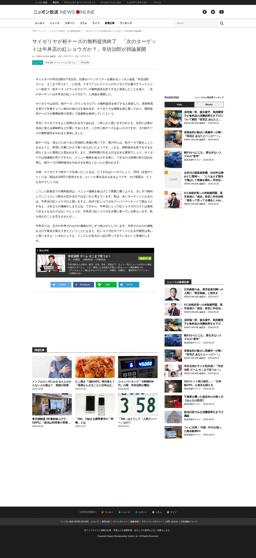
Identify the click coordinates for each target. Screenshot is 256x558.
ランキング (126, 23)
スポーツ (70, 23)
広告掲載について (189, 521)
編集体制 (134, 521)
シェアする (83, 284)
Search (222, 23)
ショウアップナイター (137, 2)
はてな (128, 284)
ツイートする (61, 284)
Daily (179, 104)
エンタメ (40, 23)
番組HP (145, 257)
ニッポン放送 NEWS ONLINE (70, 12)
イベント (157, 2)
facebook (205, 12)
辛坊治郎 (85, 62)
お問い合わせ (171, 521)
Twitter (213, 12)
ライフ (96, 23)
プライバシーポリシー (152, 521)
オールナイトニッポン (111, 2)
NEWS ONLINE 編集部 (46, 56)
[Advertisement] (194, 61)
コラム (83, 23)
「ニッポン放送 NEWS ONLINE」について (79, 521)
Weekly (209, 104)
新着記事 (110, 23)
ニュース (55, 23)
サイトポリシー (120, 521)
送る (106, 284)
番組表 (56, 2)
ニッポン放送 (41, 2)
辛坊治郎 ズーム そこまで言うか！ (61, 62)
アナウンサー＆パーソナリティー (79, 2)
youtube (221, 12)
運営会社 (106, 521)
